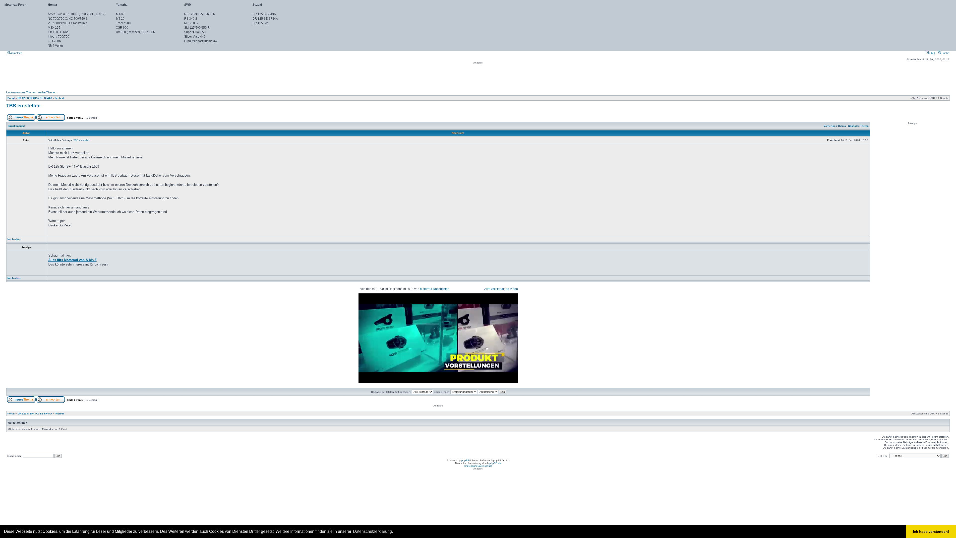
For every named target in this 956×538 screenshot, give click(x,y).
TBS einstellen (23, 105)
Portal (11, 98)
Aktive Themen (47, 92)
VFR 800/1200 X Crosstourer (67, 23)
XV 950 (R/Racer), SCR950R (135, 32)
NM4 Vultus (55, 45)
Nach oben (13, 239)
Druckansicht (16, 126)
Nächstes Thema (858, 126)
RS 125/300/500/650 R (199, 14)
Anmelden (16, 53)
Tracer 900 (123, 23)
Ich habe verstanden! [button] (931, 532)
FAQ (932, 53)
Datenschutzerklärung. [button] (373, 531)
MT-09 (120, 14)
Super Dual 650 (195, 32)
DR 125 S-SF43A (264, 14)
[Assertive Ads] (506, 379)
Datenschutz (485, 466)
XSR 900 (122, 27)
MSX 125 (54, 27)
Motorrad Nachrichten (434, 289)
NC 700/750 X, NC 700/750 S (68, 18)
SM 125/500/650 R (197, 27)
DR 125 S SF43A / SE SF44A (35, 98)
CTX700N (54, 41)
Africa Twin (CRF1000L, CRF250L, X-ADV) (77, 14)
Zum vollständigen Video (501, 289)
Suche (945, 53)
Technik (59, 98)
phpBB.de (495, 463)
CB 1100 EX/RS (58, 32)
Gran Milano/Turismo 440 (201, 41)
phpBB (465, 460)
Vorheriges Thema (835, 126)
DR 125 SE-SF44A (265, 18)
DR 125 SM (260, 23)
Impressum (470, 466)
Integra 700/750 (58, 36)
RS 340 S (190, 18)
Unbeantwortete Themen (21, 92)
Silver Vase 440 (194, 36)
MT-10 (120, 18)
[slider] (499, 379)
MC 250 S (191, 23)
